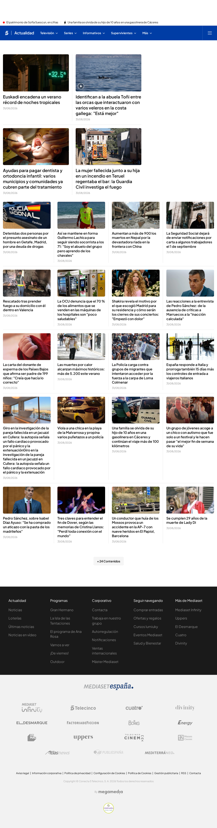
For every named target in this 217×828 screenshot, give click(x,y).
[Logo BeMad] (32, 737)
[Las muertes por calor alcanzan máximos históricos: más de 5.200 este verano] (81, 346)
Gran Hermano (62, 610)
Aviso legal (22, 773)
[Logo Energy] (185, 722)
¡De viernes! (59, 653)
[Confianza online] (108, 812)
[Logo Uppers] (83, 737)
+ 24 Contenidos (108, 561)
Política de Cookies (139, 773)
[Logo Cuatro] (134, 708)
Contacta (99, 610)
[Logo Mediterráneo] (159, 752)
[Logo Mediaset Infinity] (32, 708)
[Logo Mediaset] (108, 688)
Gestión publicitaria (166, 773)
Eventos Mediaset (148, 635)
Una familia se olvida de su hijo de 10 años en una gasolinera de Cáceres (113, 22)
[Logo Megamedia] (111, 792)
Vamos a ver (59, 645)
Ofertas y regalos (147, 618)
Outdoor (57, 661)
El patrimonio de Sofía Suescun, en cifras (32, 22)
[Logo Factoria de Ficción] (83, 722)
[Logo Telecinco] (83, 708)
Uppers (181, 618)
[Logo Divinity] (185, 708)
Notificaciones (104, 639)
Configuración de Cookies (109, 773)
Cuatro (180, 635)
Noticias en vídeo (22, 635)
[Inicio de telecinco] (6, 33)
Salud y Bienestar (147, 643)
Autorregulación (105, 631)
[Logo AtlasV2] (57, 753)
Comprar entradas (148, 610)
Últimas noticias (21, 626)
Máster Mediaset (105, 661)
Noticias (15, 610)
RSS (183, 773)
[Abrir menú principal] (210, 33)
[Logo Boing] (134, 722)
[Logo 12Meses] (185, 738)
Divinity (181, 643)
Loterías (14, 618)
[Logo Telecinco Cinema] (134, 738)
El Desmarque (186, 626)
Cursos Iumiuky (146, 626)
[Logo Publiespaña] (108, 752)
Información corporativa (46, 773)
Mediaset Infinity (188, 610)
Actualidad (24, 33)
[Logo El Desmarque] (32, 723)
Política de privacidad (77, 773)
